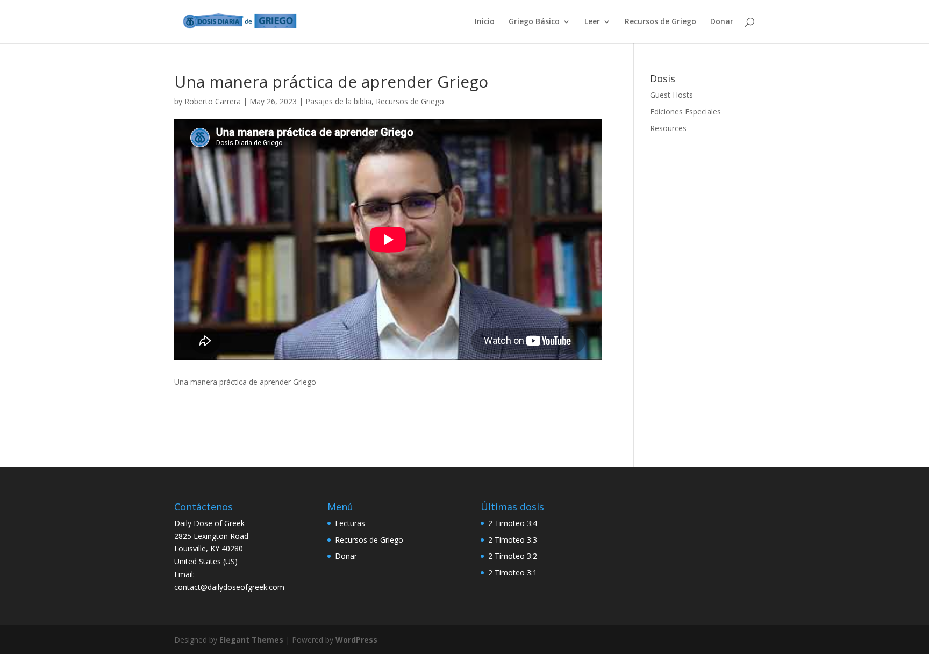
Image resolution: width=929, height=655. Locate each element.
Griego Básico (534, 22)
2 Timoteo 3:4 (512, 523)
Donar (721, 22)
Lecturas (350, 523)
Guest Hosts (671, 95)
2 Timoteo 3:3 (512, 540)
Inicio (485, 22)
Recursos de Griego (660, 22)
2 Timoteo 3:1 (512, 572)
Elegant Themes (251, 640)
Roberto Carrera (212, 101)
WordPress (356, 640)
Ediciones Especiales (685, 111)
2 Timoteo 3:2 (512, 556)
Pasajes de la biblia (338, 101)
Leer (592, 22)
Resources (668, 128)
